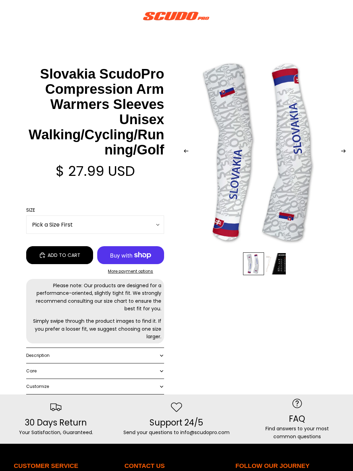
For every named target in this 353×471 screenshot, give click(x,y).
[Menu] (8, 16)
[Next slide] (345, 152)
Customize (37, 386)
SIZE (30, 210)
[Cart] (344, 15)
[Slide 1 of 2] (253, 264)
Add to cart (64, 255)
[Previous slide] (184, 152)
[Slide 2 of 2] (276, 264)
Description (38, 355)
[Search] (22, 15)
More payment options (130, 271)
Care (31, 371)
